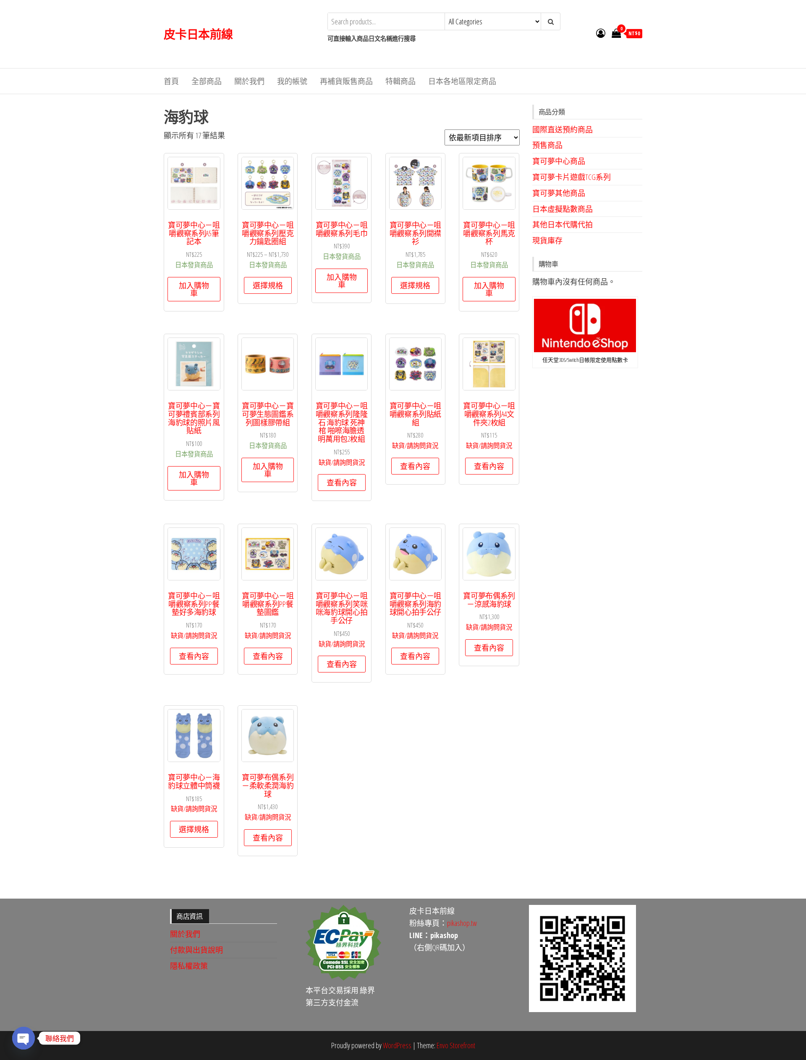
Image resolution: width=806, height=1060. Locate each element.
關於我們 (249, 81)
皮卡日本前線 (198, 34)
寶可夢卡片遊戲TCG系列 (571, 177)
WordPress (397, 1045)
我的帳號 (292, 81)
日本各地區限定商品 (462, 81)
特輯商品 (400, 81)
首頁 (171, 81)
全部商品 (206, 81)
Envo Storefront (456, 1045)
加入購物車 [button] (194, 289)
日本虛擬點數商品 (562, 209)
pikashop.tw (462, 923)
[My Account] (600, 32)
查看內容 (342, 482)
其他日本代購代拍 (562, 224)
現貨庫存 (547, 240)
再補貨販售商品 (346, 81)
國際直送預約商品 (562, 129)
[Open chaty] (23, 1038)
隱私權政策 (189, 966)
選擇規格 (268, 285)
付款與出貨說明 (196, 950)
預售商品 (547, 145)
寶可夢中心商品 (558, 161)
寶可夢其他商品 (558, 193)
